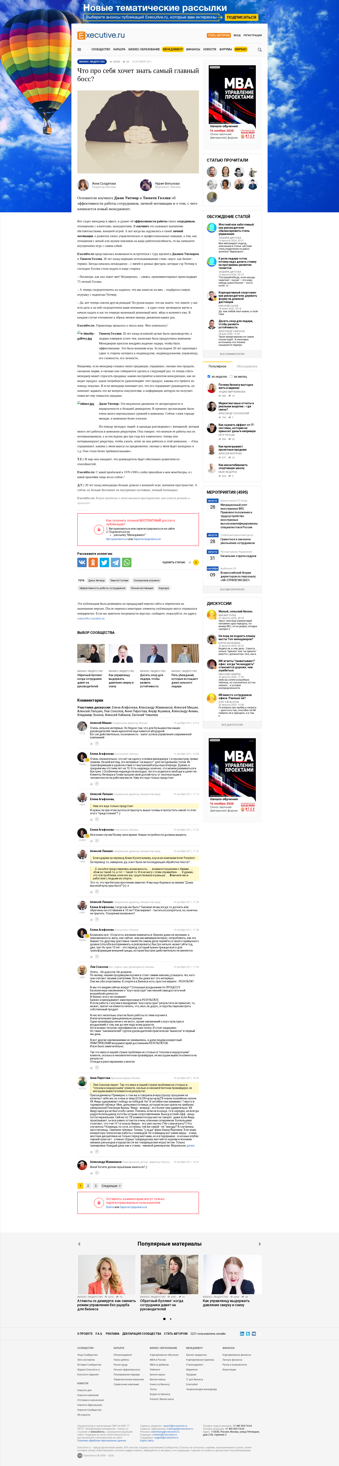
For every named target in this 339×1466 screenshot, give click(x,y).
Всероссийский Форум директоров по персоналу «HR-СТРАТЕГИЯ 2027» (238, 576)
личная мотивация (142, 588)
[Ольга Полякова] (225, 172)
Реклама (112, 1333)
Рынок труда (121, 1364)
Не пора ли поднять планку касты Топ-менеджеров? (237, 637)
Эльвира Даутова (230, 238)
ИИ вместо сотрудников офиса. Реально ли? (235, 696)
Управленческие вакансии (129, 1379)
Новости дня (84, 1390)
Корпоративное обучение (164, 1355)
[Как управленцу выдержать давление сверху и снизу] (232, 1274)
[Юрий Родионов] (212, 197)
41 (183, 1297)
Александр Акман (185, 711)
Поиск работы (121, 1359)
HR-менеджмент (123, 1355)
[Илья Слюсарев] (239, 172)
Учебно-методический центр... (238, 535)
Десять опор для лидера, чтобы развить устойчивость (236, 324)
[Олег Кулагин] (252, 172)
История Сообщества (89, 1364)
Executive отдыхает (88, 1374)
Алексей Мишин (186, 707)
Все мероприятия (232, 589)
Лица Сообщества (87, 1355)
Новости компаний (87, 1395)
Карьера (119, 49)
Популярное (217, 366)
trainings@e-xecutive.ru (180, 1428)
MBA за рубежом (159, 1364)
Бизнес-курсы (157, 1374)
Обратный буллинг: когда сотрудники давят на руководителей (161, 1305)
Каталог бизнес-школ (162, 1399)
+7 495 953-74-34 (242, 1426)
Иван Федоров (228, 472)
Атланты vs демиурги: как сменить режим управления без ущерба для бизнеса (106, 1305)
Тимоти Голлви (119, 580)
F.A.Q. (99, 1333)
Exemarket (192, 1384)
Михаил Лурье (227, 615)
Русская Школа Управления (236, 551)
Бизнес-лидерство (90, 671)
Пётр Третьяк (227, 435)
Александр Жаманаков (156, 707)
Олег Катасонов (229, 702)
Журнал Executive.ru (88, 1369)
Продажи (191, 1374)
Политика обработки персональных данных (101, 1440)
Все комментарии (232, 353)
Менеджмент (173, 49)
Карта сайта (147, 1440)
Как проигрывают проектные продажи (233, 448)
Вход (237, 35)
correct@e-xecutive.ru (91, 618)
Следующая (109, 1185)
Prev (79, 1244)
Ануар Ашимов (159, 711)
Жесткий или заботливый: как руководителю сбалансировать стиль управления (236, 229)
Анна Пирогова (136, 711)
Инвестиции (229, 1369)
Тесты (153, 1389)
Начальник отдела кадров (238, 556)
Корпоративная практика (200, 1359)
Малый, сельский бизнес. (236, 611)
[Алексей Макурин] (212, 172)
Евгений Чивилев (145, 715)
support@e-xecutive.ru (166, 1437)
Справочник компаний (126, 1384)
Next (260, 1244)
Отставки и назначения (90, 1400)
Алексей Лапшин (89, 711)
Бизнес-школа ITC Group (234, 500)
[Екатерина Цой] (225, 184)
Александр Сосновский (234, 413)
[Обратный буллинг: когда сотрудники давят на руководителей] (169, 1274)
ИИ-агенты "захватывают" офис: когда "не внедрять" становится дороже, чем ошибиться (237, 665)
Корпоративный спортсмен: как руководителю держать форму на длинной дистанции (238, 297)
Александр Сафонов (232, 331)
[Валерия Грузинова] (212, 184)
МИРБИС (241, 49)
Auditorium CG (228, 568)
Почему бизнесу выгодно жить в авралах (236, 386)
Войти (110, 1207)
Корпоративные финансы (236, 1355)
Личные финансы (232, 1359)
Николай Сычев (228, 306)
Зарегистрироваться (147, 539)
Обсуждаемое (247, 366)
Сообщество (100, 49)
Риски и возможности (234, 1364)
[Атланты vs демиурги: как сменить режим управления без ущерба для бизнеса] (106, 1274)
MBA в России (158, 1359)
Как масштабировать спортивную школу (233, 466)
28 (246, 1297)
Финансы (193, 49)
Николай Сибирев (230, 674)
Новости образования (89, 1405)
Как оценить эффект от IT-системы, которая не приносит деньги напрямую (237, 428)
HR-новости (83, 1415)
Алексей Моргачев (230, 453)
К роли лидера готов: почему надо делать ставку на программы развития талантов (237, 263)
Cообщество (85, 1348)
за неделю (219, 376)
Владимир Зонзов (90, 715)
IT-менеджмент (194, 1364)
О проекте (85, 1333)
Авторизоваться (117, 539)
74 (120, 1297)
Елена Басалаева (229, 643)
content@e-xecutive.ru (164, 1434)
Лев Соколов (113, 711)
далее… (191, 1145)
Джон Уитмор (96, 580)
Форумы (225, 49)
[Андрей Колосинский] (239, 184)
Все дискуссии (232, 724)
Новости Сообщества (89, 1410)
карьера (164, 588)
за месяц (240, 376)
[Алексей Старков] (252, 184)
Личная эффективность (127, 1369)
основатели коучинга (146, 580)
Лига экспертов (86, 1359)
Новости (209, 49)
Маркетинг (192, 1369)
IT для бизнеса (194, 1379)
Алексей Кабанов (118, 715)
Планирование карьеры (127, 1374)
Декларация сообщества (141, 1333)
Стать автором (219, 35)
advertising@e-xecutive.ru (165, 1431)
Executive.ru (97, 1431)
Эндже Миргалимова (232, 391)
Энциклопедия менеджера (201, 1389)
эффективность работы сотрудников (102, 588)
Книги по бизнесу (160, 1384)
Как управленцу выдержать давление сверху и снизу (226, 1303)
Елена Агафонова (124, 707)
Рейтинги (155, 1369)
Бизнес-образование (144, 49)
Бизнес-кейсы (158, 1379)
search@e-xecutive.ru (175, 1426)
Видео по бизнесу (160, 1394)
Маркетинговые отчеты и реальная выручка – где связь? (236, 406)
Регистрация (252, 35)
